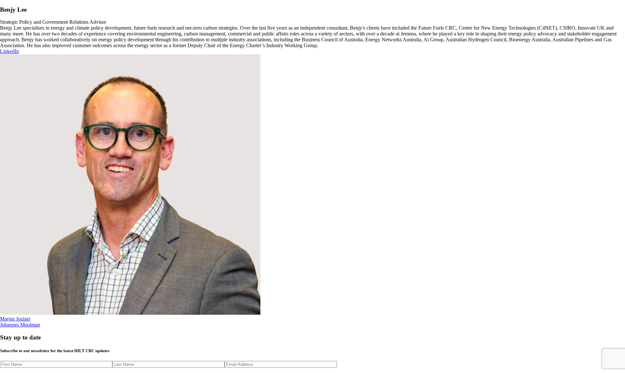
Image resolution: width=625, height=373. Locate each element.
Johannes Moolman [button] (20, 324)
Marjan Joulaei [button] (15, 319)
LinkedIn (9, 51)
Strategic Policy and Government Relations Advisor (53, 22)
